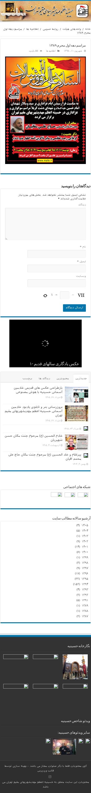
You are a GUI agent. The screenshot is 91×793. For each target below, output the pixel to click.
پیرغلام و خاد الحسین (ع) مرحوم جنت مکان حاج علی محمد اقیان (44, 457)
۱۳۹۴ (85, 584)
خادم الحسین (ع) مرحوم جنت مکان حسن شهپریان (34, 438)
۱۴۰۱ (85, 547)
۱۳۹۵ (84, 579)
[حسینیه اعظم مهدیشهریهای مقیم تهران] (45, 11)
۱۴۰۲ (85, 542)
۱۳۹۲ (85, 595)
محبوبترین (62, 379)
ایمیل (81, 262)
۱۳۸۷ (85, 617)
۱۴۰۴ (85, 531)
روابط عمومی (50, 29)
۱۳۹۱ (85, 600)
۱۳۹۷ (85, 568)
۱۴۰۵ (84, 526)
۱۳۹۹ (85, 558)
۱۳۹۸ (85, 563)
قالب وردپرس (45, 771)
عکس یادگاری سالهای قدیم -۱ (54, 364)
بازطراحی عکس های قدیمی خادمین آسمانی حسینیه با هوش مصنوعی (38, 390)
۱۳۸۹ (85, 606)
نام (83, 247)
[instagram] (50, 777)
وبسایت (81, 276)
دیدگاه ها (44, 379)
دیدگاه (82, 205)
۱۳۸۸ (85, 611)
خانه (88, 29)
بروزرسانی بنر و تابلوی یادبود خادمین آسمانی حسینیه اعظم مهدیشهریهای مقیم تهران (34, 411)
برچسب (27, 379)
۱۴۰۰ (85, 552)
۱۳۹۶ (85, 574)
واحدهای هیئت (72, 29)
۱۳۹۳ (85, 590)
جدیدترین (81, 379)
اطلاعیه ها (32, 29)
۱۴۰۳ (85, 536)
